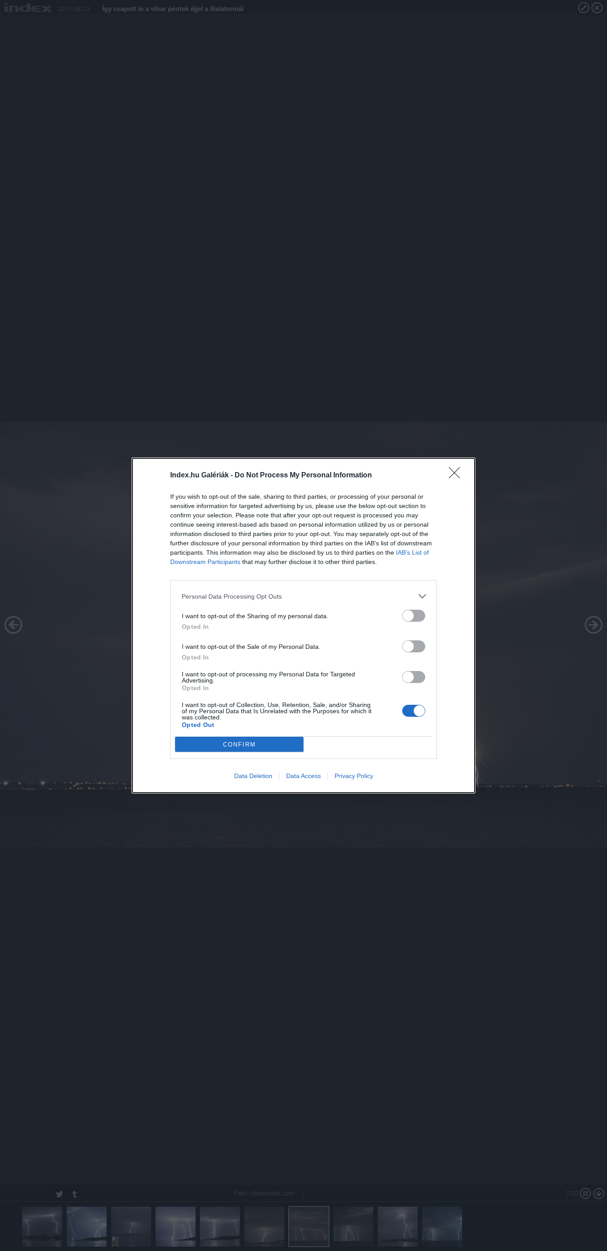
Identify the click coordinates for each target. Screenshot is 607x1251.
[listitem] (303, 596)
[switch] (413, 616)
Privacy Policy (354, 775)
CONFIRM (239, 744)
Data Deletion (253, 775)
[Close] (457, 475)
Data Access (303, 775)
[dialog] (303, 625)
